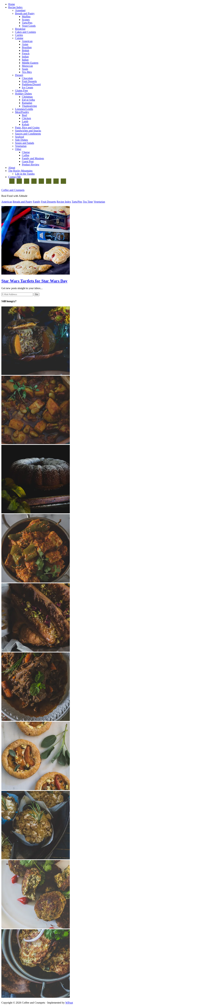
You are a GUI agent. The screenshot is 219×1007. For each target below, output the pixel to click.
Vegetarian (99, 201)
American (6, 201)
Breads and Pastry (22, 201)
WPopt (69, 1002)
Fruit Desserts (48, 201)
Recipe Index (64, 201)
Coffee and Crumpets (12, 190)
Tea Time (88, 201)
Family (36, 201)
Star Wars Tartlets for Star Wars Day (34, 281)
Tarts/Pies (77, 201)
